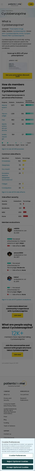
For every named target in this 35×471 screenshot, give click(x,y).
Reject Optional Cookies (17, 461)
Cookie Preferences (17, 455)
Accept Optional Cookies (17, 467)
